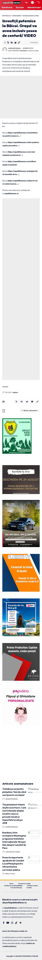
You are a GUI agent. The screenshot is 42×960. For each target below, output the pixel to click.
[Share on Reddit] (15, 42)
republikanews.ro (11, 193)
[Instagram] (12, 923)
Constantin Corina (12, 852)
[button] (22, 2)
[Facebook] (3, 923)
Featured (34, 808)
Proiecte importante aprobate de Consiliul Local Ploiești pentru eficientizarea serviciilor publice (13, 863)
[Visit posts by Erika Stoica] (3, 874)
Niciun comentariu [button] (30, 410)
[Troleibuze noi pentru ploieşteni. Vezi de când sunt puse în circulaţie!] (34, 790)
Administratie (28, 48)
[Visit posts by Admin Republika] (4, 49)
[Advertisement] (21, 97)
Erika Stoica (10, 874)
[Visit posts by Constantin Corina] (3, 852)
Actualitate (35, 830)
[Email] (32, 402)
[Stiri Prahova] (11, 2)
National (34, 836)
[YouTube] (8, 923)
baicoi (15, 392)
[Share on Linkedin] (11, 42)
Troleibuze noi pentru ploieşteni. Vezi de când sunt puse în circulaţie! (14, 792)
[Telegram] (20, 923)
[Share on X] (8, 42)
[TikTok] (16, 923)
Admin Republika (14, 48)
